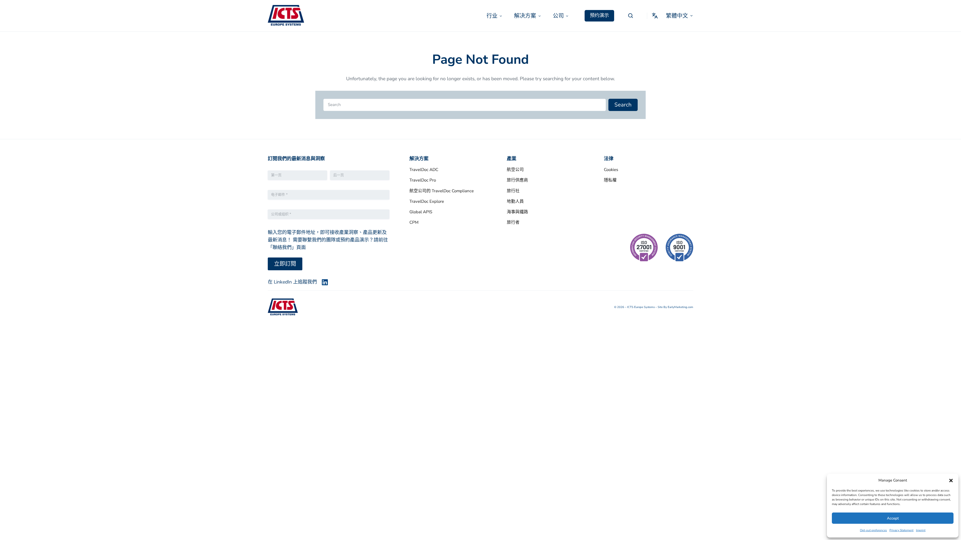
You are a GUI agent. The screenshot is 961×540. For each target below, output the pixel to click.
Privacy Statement (901, 530)
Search (623, 104)
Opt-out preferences (873, 530)
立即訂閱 (285, 264)
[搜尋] (630, 15)
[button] (950, 480)
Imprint (920, 530)
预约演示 (599, 15)
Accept (893, 518)
